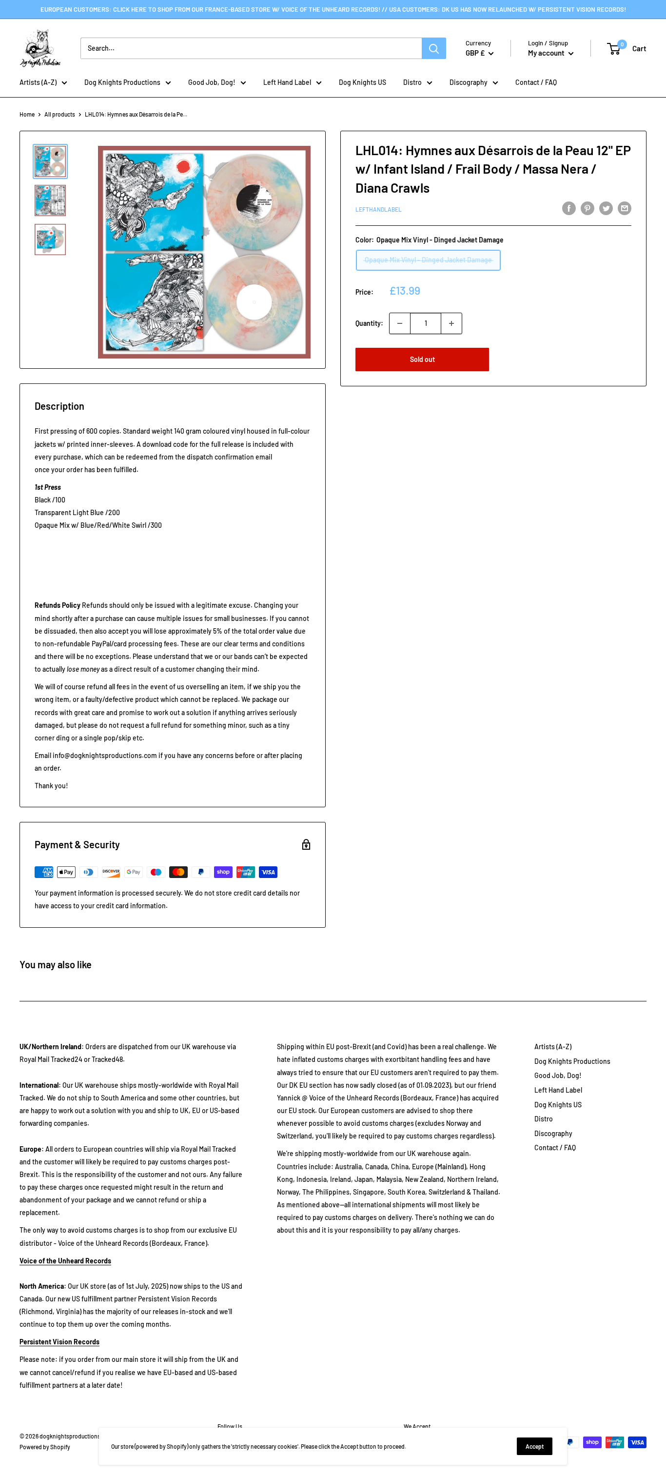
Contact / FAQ (536, 82)
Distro (412, 82)
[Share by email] (624, 208)
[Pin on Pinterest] (587, 208)
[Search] (434, 48)
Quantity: (369, 323)
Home (27, 114)
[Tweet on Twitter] (606, 208)
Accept (535, 1446)
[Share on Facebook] (569, 208)
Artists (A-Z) (38, 82)
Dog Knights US (362, 82)
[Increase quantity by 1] (451, 323)
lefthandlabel (378, 209)
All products (59, 114)
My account (547, 52)
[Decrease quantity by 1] (400, 323)
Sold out (422, 359)
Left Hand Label (287, 82)
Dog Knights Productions (122, 82)
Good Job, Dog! (211, 82)
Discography (469, 82)
